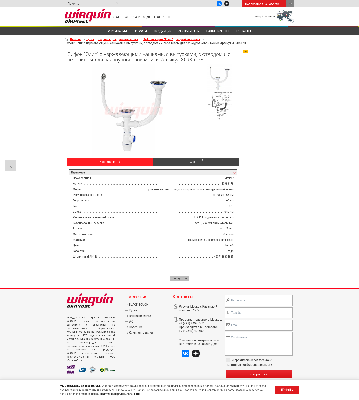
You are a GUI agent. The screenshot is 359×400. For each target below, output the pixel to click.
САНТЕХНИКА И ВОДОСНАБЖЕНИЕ (143, 17)
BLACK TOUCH (138, 304)
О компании (117, 31)
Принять (287, 389)
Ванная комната (140, 316)
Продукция (162, 31)
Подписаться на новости (262, 4)
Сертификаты (188, 31)
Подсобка (135, 327)
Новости (140, 31)
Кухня (90, 39)
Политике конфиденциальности (120, 393)
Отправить (258, 374)
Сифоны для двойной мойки (118, 39)
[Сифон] (134, 156)
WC (131, 321)
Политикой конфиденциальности (248, 364)
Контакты (243, 31)
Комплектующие (141, 332)
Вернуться (179, 278)
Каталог (75, 39)
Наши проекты (217, 31)
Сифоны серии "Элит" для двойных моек (171, 39)
